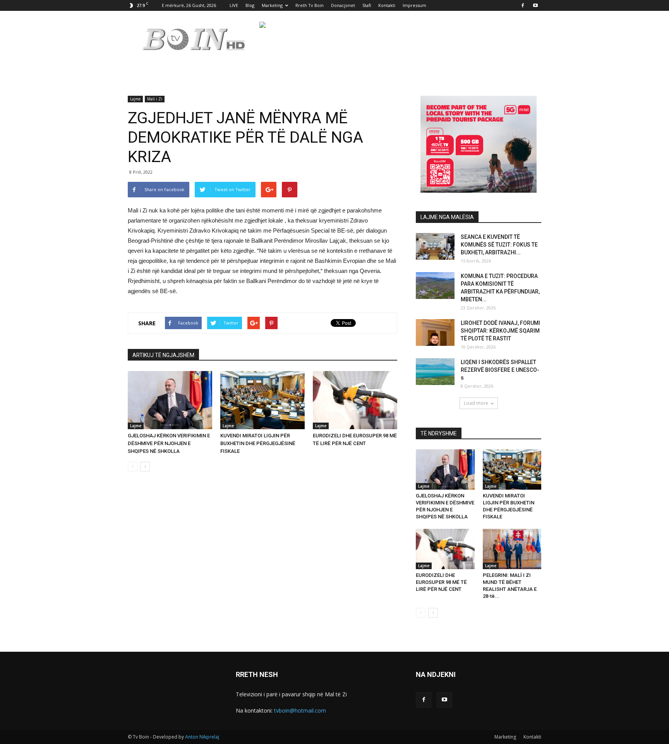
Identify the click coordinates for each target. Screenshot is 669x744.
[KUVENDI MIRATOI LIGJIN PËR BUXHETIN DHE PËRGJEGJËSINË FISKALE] (262, 400)
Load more (476, 403)
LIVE (234, 5)
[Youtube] (535, 5)
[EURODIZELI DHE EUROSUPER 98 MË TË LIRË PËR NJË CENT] (355, 400)
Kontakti (386, 5)
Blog (249, 5)
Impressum (414, 5)
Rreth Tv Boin (309, 5)
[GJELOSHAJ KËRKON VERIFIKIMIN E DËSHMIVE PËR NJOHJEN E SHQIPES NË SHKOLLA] (170, 400)
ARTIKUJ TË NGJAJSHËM (163, 355)
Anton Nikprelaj (202, 737)
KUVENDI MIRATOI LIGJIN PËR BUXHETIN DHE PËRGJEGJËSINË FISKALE (257, 443)
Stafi (366, 5)
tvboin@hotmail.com (300, 710)
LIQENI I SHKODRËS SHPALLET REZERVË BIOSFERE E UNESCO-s (500, 370)
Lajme (135, 99)
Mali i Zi (154, 99)
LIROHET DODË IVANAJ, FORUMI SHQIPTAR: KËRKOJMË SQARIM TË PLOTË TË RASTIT (500, 331)
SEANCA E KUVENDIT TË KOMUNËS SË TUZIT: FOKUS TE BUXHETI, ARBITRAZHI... (499, 244)
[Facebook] (522, 5)
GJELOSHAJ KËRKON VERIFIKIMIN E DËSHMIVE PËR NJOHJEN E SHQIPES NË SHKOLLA (169, 443)
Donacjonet (343, 5)
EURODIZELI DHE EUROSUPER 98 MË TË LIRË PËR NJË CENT (441, 582)
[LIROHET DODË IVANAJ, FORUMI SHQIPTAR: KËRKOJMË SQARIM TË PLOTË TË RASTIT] (435, 332)
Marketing (272, 5)
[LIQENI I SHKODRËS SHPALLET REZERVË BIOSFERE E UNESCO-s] (435, 371)
